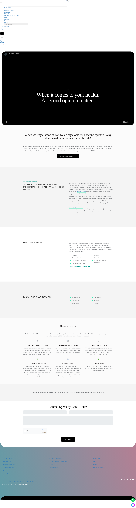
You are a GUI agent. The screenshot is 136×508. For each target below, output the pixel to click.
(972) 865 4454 (5, 26)
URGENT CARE (8, 9)
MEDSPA (6, 13)
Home (5, 17)
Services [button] (4, 5)
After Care (6, 19)
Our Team (6, 470)
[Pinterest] (121, 480)
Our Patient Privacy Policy (11, 480)
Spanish (2, 42)
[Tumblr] (132, 480)
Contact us (96, 458)
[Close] (1, 2)
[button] (133, 500)
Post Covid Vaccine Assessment (57, 461)
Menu (4, 44)
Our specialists (81, 191)
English (2, 41)
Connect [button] (19, 5)
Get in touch (68, 439)
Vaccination (51, 474)
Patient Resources (98, 467)
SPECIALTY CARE (9, 10)
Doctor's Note (7, 461)
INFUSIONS (7, 12)
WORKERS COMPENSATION (11, 15)
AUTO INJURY (7, 7)
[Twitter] (126, 480)
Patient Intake (7, 21)
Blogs (95, 464)
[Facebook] (129, 480)
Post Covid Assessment (55, 458)
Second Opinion (7, 458)
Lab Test (50, 464)
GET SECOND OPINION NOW (68, 156)
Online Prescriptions (9, 464)
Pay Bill (6, 22)
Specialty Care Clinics (76, 208)
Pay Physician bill (8, 467)
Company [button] (11, 5)
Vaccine (50, 470)
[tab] (4, 5)
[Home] (68, 1)
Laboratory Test (53, 467)
